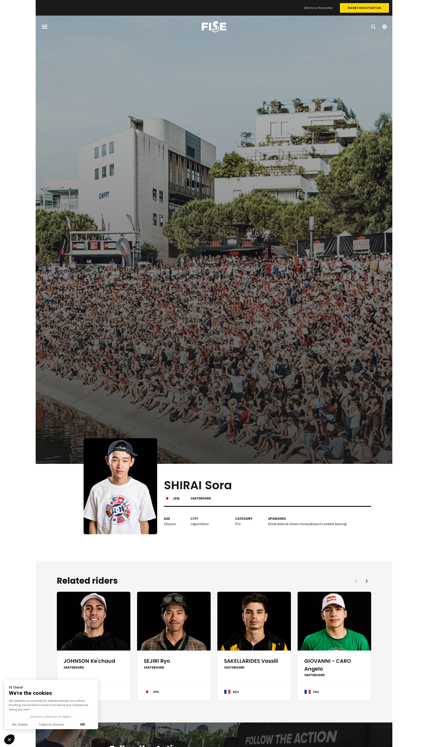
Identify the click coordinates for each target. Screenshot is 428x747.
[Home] (214, 27)
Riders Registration (364, 8)
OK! (82, 724)
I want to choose (51, 724)
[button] (366, 581)
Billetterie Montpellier (318, 8)
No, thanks (20, 724)
